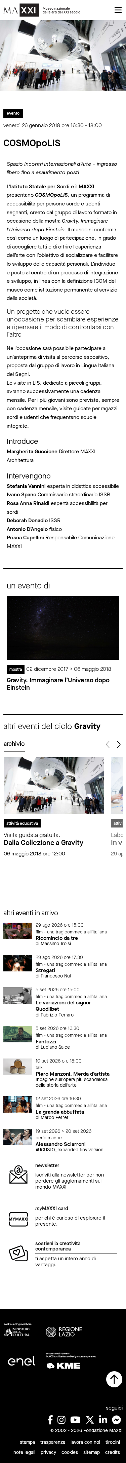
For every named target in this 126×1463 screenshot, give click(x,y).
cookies (69, 1452)
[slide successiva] (118, 744)
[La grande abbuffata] (17, 1104)
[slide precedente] (108, 744)
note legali (24, 1452)
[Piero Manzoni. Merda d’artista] (17, 1066)
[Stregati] (17, 962)
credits (112, 1452)
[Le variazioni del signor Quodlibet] (17, 995)
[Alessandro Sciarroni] (17, 1136)
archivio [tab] (14, 744)
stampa (27, 1442)
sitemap (91, 1452)
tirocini (113, 1442)
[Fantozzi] (17, 1033)
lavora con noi (85, 1442)
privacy (48, 1452)
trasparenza (52, 1442)
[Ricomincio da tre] (17, 930)
